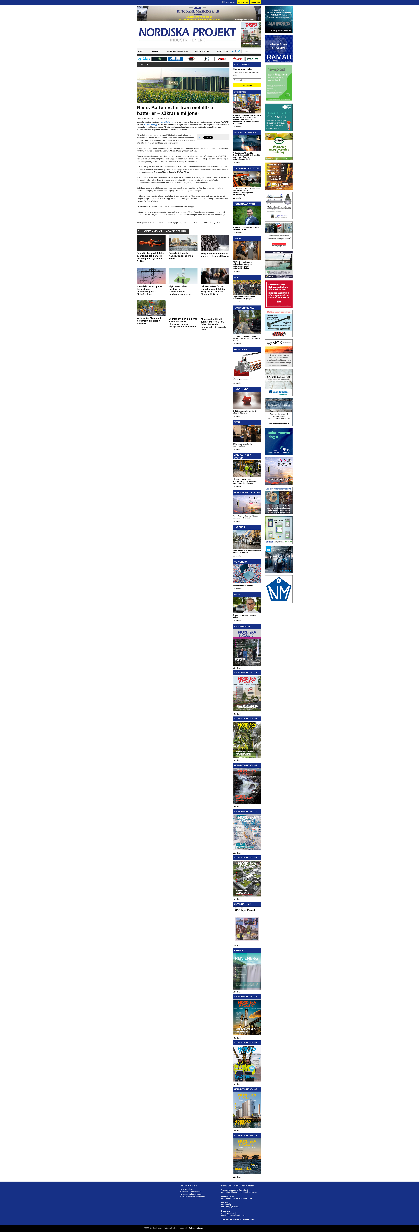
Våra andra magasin (177, 51)
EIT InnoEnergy (150, 125)
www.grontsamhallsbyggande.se (192, 1196)
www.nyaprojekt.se (187, 1189)
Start (140, 51)
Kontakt (155, 51)
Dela (200, 137)
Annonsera (255, 2)
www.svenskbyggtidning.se (190, 1191)
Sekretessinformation (197, 1228)
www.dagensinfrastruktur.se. (191, 1194)
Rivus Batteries (166, 122)
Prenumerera (243, 2)
